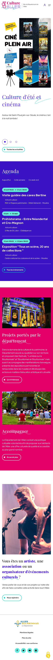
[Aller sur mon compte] (45, 5)
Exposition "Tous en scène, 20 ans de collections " (25, 248)
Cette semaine (19, 180)
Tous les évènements (15, 270)
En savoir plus (12, 457)
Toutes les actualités (15, 149)
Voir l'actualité (8, 121)
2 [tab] (10, 142)
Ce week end (34, 180)
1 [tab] (5, 142)
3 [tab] (16, 142)
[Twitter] (23, 652)
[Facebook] (17, 652)
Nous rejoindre (13, 598)
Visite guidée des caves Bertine (24, 195)
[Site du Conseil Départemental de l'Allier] (26, 626)
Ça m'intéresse (13, 380)
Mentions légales (26, 632)
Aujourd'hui (6, 180)
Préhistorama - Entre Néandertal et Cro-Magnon (25, 221)
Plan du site (26, 638)
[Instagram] (35, 652)
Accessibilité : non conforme (26, 643)
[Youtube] (29, 652)
